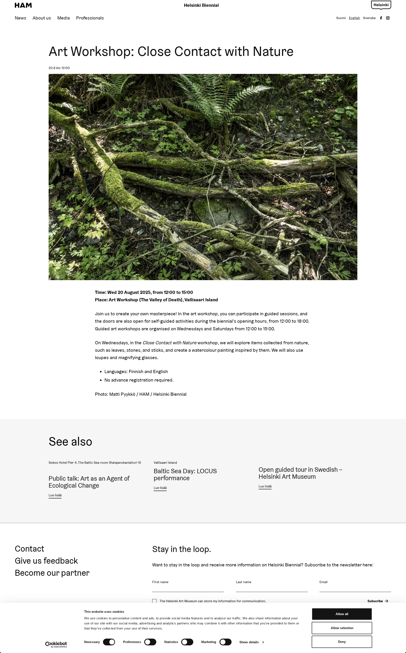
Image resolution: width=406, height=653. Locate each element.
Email (324, 582)
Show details (249, 642)
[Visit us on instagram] (387, 18)
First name (160, 582)
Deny (342, 641)
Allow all (342, 614)
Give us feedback (46, 560)
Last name (243, 582)
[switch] (150, 642)
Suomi (341, 18)
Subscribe (375, 601)
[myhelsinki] (381, 5)
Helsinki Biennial (201, 5)
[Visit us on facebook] (381, 18)
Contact (29, 548)
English (354, 18)
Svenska (369, 18)
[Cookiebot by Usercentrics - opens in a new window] (56, 645)
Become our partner (52, 573)
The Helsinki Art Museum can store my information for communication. (213, 601)
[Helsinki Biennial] (23, 5)
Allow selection (342, 628)
